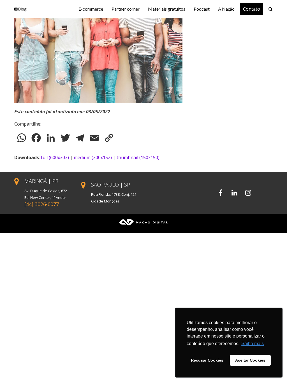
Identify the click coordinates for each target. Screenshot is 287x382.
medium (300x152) (93, 157)
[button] (270, 9)
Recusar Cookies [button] (207, 360)
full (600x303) (55, 157)
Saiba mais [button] (252, 343)
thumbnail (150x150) (138, 157)
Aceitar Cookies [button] (250, 360)
